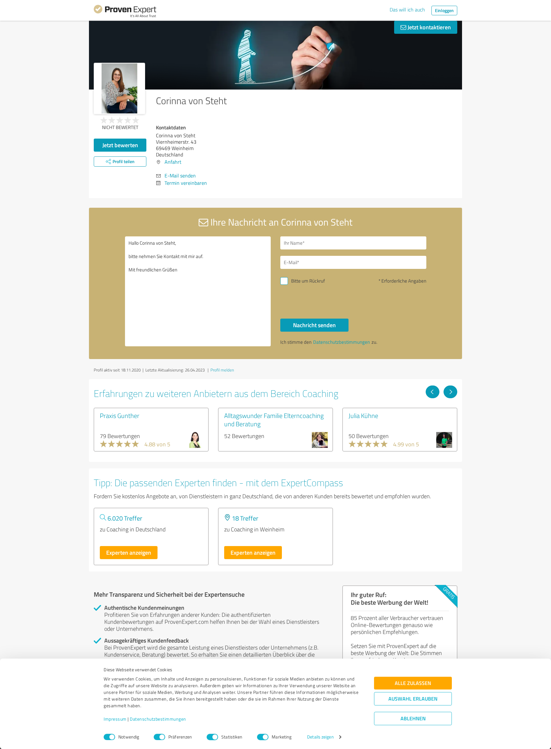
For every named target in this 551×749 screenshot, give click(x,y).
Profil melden (222, 370)
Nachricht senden (314, 325)
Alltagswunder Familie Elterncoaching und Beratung (274, 419)
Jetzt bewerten (120, 145)
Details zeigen (320, 737)
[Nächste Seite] (450, 391)
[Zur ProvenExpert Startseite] (125, 12)
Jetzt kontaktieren (428, 27)
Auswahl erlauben (412, 698)
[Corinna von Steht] (119, 88)
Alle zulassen (413, 683)
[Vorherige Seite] (432, 391)
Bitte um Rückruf (308, 280)
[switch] (159, 737)
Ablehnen (413, 718)
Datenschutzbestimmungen (158, 719)
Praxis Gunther (119, 415)
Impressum (115, 719)
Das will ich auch (407, 9)
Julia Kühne (363, 415)
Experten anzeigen (128, 552)
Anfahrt (173, 161)
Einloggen (444, 10)
